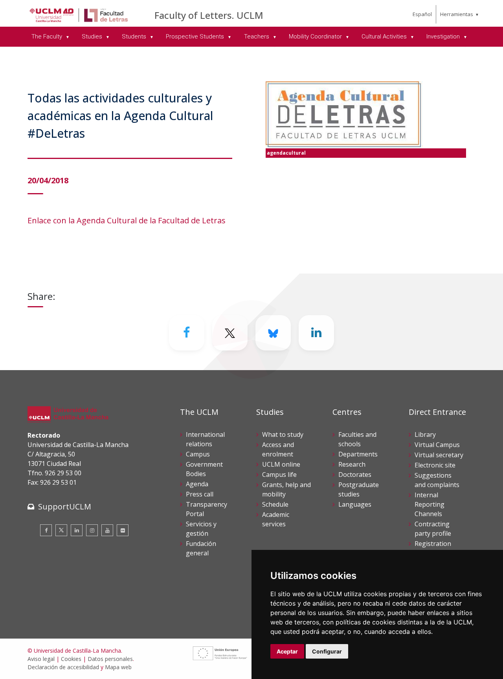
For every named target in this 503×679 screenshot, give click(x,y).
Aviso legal (41, 659)
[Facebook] (186, 332)
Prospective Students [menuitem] (196, 36)
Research (351, 464)
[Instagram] (92, 530)
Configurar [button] (327, 651)
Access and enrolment (278, 449)
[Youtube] (107, 530)
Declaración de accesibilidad (63, 667)
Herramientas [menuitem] (456, 14)
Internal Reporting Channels (429, 504)
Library (425, 434)
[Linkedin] (316, 332)
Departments (358, 454)
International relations (205, 439)
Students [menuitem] (135, 36)
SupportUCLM (64, 506)
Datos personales (110, 659)
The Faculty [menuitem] (47, 36)
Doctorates (354, 474)
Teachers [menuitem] (257, 36)
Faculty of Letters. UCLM (208, 15)
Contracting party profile (433, 529)
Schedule (275, 504)
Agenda (197, 484)
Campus (198, 454)
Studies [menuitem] (93, 36)
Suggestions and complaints (437, 480)
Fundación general (201, 548)
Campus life (279, 474)
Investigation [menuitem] (443, 36)
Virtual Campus (437, 444)
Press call (199, 494)
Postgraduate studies (358, 489)
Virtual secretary (439, 455)
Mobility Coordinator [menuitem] (316, 36)
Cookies (71, 659)
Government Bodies (204, 469)
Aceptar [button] (287, 651)
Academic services (275, 519)
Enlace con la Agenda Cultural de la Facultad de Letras (127, 220)
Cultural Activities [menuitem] (385, 36)
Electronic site (435, 465)
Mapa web (118, 667)
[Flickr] (123, 530)
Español (422, 14)
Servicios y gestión (201, 529)
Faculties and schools (357, 439)
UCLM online (281, 464)
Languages (354, 504)
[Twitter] (61, 530)
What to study (282, 434)
